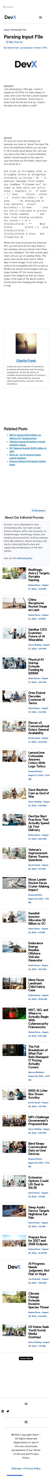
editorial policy (24, 558)
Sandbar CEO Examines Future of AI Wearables (37, 635)
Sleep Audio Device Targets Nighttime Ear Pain (38, 1212)
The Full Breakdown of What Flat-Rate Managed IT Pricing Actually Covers (38, 1057)
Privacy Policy (33, 1468)
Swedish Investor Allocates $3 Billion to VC (37, 918)
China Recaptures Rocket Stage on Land (37, 605)
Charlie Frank (26, 360)
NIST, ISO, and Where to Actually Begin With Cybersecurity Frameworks (38, 1018)
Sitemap (16, 1468)
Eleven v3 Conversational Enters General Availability (38, 728)
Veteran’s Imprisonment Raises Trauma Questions (38, 855)
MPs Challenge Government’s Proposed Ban (38, 1120)
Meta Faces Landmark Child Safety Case (36, 985)
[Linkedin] (2, 1411)
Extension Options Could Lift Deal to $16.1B (38, 1183)
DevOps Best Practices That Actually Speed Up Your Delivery (38, 823)
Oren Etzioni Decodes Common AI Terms (36, 698)
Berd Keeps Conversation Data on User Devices (37, 1149)
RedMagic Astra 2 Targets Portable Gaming (39, 575)
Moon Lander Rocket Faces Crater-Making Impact (38, 885)
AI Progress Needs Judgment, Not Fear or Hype (38, 1269)
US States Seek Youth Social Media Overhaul (38, 1332)
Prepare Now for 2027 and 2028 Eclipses (38, 1240)
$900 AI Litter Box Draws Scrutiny (38, 1094)
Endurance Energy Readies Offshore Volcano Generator (35, 951)
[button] (40, 17)
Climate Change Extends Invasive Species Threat (38, 1300)
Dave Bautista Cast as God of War (38, 793)
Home (6, 30)
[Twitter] (8, 1411)
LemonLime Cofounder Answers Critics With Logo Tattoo (36, 759)
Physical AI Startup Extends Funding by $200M (36, 666)
